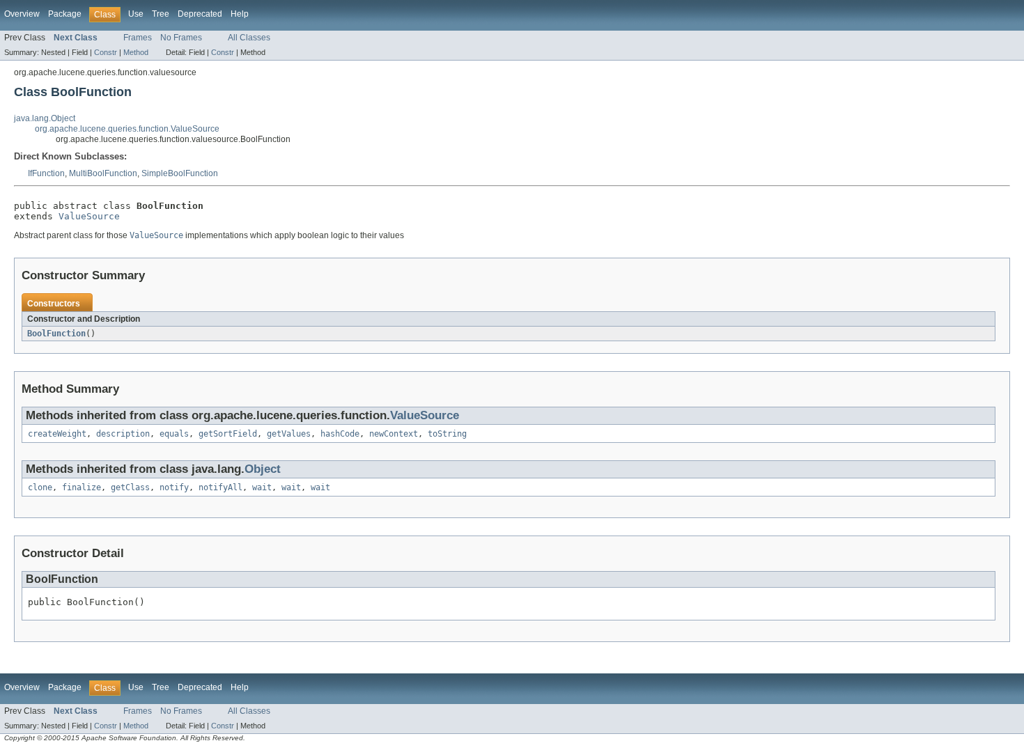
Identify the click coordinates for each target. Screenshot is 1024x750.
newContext (393, 434)
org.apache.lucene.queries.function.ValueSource (127, 129)
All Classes (249, 37)
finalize (81, 487)
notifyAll (220, 487)
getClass (130, 487)
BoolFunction (56, 333)
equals (174, 434)
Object (263, 469)
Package (65, 14)
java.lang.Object (44, 118)
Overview (22, 14)
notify (174, 487)
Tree (160, 14)
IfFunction (46, 173)
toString (447, 434)
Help (240, 14)
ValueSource (89, 216)
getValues (289, 434)
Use (135, 14)
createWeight (57, 434)
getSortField (228, 434)
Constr (105, 52)
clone (40, 487)
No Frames (181, 37)
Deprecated (200, 14)
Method (135, 52)
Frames (137, 37)
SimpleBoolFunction (179, 173)
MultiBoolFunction (103, 173)
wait (262, 487)
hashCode (339, 434)
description (123, 434)
